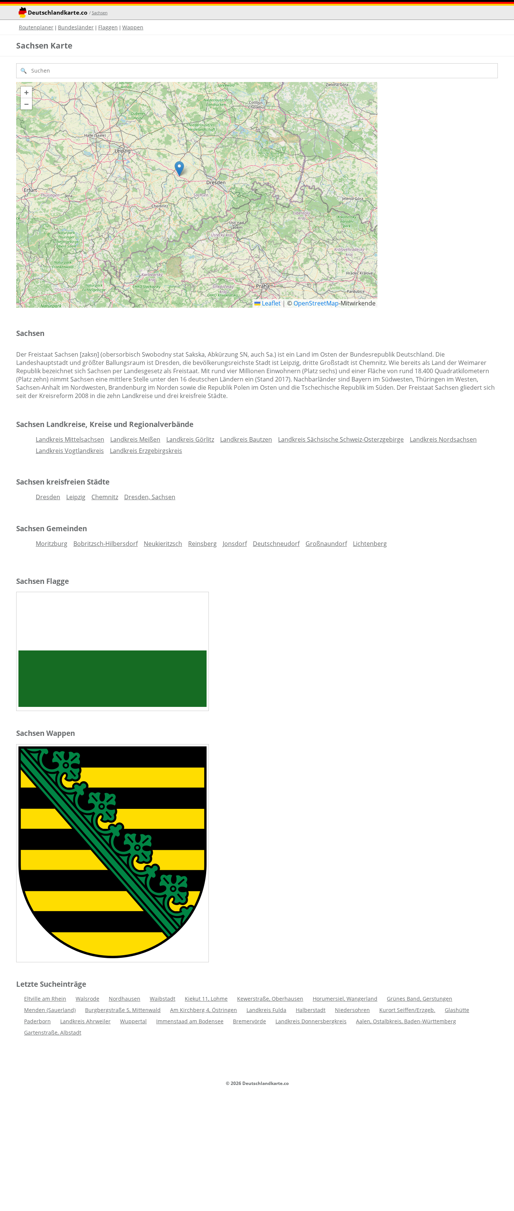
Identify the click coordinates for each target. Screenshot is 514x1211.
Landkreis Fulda (266, 1009)
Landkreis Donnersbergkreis (311, 1021)
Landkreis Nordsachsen (443, 439)
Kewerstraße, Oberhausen (270, 998)
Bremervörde (249, 1021)
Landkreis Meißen (135, 439)
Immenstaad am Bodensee (190, 1021)
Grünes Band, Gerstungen (419, 998)
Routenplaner (36, 27)
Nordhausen (124, 998)
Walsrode (87, 998)
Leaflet (270, 303)
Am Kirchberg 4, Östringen (203, 1009)
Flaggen (108, 27)
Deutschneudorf (276, 543)
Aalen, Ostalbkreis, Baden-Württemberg (406, 1021)
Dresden (48, 497)
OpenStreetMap (316, 303)
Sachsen (100, 12)
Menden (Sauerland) (50, 1009)
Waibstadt (162, 998)
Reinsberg (202, 543)
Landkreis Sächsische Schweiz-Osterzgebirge (341, 439)
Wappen (132, 27)
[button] (179, 168)
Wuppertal (133, 1021)
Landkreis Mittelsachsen (70, 439)
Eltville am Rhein (45, 998)
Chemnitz (104, 497)
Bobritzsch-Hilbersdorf (105, 543)
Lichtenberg (370, 543)
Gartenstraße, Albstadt (52, 1032)
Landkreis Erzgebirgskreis (146, 451)
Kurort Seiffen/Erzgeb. (407, 1009)
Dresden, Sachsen (149, 497)
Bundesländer (76, 27)
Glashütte (457, 1009)
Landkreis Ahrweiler (85, 1021)
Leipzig (75, 497)
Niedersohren (352, 1009)
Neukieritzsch (163, 543)
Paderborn (37, 1021)
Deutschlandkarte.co (57, 13)
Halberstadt (310, 1009)
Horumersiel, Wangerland (345, 998)
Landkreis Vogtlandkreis (70, 451)
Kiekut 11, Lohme (206, 998)
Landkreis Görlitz (190, 439)
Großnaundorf (326, 543)
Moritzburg (51, 543)
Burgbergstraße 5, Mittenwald (123, 1009)
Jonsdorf (235, 543)
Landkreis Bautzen (246, 439)
